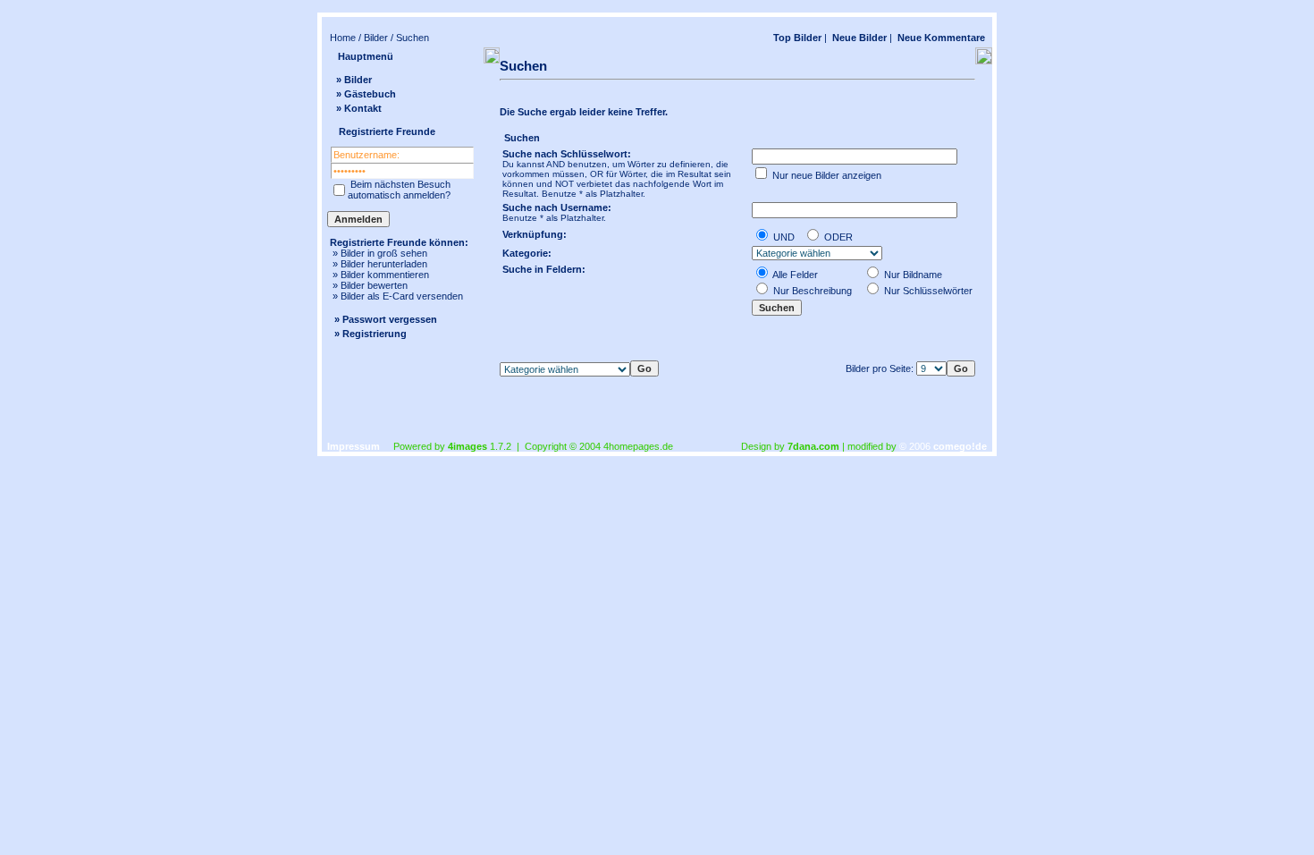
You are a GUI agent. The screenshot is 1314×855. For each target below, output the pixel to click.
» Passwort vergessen (385, 319)
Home (343, 37)
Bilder (376, 37)
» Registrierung (370, 333)
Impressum (353, 446)
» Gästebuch (366, 94)
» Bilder (354, 79)
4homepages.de (638, 446)
